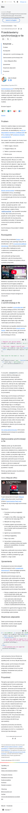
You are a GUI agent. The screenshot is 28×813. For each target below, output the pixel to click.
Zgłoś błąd (4, 768)
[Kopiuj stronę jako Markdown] (8, 39)
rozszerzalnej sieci (18, 307)
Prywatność (9, 805)
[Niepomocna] (21, 29)
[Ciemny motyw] (23, 339)
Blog (2, 7)
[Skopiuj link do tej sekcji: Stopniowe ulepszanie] (21, 617)
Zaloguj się (23, 2)
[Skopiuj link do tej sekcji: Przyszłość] (11, 677)
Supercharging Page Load (13, 501)
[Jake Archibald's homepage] (11, 80)
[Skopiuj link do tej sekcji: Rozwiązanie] (13, 235)
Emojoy (18, 239)
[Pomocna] (19, 29)
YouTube (3, 794)
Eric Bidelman (6, 135)
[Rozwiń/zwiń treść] (13, 44)
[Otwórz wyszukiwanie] (14, 2)
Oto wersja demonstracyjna (9, 430)
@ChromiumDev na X (6, 791)
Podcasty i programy (6, 785)
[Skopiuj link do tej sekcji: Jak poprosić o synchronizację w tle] (21, 303)
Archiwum (3, 782)
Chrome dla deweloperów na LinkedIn (10, 796)
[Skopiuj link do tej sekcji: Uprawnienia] (13, 561)
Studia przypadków (6, 780)
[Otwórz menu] (2, 2)
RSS (2, 799)
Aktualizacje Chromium (7, 777)
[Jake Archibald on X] (9, 80)
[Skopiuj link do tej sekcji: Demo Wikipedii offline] (18, 478)
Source (3, 115)
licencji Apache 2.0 (5, 750)
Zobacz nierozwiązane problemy (9, 770)
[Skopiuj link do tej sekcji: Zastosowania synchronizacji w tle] (6, 441)
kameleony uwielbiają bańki (17, 132)
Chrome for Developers (6, 25)
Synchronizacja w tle (7, 89)
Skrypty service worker (7, 190)
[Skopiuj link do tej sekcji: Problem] (9, 121)
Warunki (3, 805)
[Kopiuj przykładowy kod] (25, 339)
